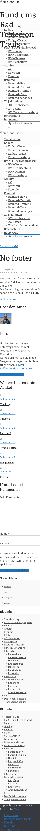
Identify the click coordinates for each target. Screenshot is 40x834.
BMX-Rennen (16, 58)
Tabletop (5, 418)
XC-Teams (14, 108)
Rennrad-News (17, 83)
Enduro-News (16, 33)
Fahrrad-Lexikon (17, 657)
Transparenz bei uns (15, 701)
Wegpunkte (7, 462)
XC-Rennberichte (19, 105)
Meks (17, 809)
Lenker (4, 299)
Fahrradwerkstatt (13, 679)
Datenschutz (12, 115)
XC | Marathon (13, 101)
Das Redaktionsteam (15, 698)
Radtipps (13, 686)
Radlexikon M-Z (9, 246)
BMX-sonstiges (17, 62)
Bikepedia (9, 651)
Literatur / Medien (14, 644)
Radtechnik (14, 689)
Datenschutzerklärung (17, 819)
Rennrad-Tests (17, 94)
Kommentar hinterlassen (13, 272)
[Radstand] (1, 424)
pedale (13, 299)
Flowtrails (13, 673)
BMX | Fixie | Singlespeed (20, 47)
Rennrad (9, 80)
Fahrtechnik (14, 670)
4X (10, 69)
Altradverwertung (17, 692)
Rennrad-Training (19, 90)
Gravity (9, 65)
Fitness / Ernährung (14, 647)
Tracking (5, 404)
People (7, 695)
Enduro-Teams (17, 40)
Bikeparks (13, 666)
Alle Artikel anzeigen (12, 374)
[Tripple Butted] (1, 439)
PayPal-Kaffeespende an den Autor (16, 366)
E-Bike (7, 635)
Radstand (5, 433)
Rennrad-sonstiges (20, 97)
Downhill (14, 72)
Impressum (11, 119)
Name (4, 533)
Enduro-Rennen (18, 36)
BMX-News (15, 51)
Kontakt (9, 822)
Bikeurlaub (10, 676)
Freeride (13, 76)
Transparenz (11, 829)
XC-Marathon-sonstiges (23, 112)
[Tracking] (1, 395)
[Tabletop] (1, 410)
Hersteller (13, 660)
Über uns (9, 826)
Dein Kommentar (10, 497)
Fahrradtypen (15, 654)
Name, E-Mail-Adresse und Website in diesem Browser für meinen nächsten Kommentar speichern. (18, 559)
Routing (4, 477)
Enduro (8, 29)
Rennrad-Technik (19, 87)
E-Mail (4, 543)
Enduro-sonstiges (19, 44)
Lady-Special (10, 641)
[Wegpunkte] (1, 453)
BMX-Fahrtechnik (19, 54)
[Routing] (1, 468)
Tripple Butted (8, 447)
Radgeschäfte (15, 663)
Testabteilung (12, 26)
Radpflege (13, 682)
